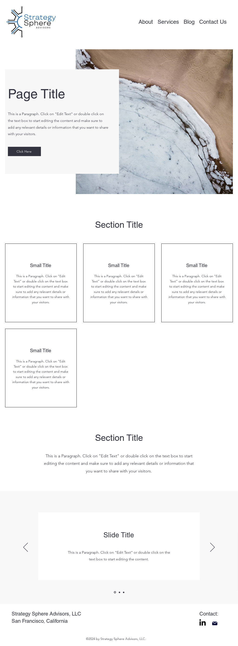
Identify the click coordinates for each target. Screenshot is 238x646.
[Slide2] (119, 592)
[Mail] (215, 623)
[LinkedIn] (202, 622)
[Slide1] (114, 592)
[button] (213, 21)
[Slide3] (123, 592)
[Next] (212, 547)
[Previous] (25, 547)
